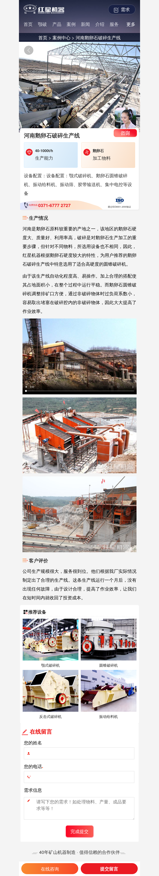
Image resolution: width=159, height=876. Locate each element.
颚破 (42, 24)
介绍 (99, 24)
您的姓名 (33, 742)
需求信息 (33, 790)
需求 (125, 9)
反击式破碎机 (50, 716)
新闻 (85, 24)
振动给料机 (108, 716)
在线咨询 (50, 868)
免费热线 (49, 205)
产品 (56, 24)
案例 (71, 24)
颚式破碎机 (50, 665)
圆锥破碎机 (108, 665)
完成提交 (79, 831)
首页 (28, 24)
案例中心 (61, 37)
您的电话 (33, 766)
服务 (114, 24)
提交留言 (109, 868)
